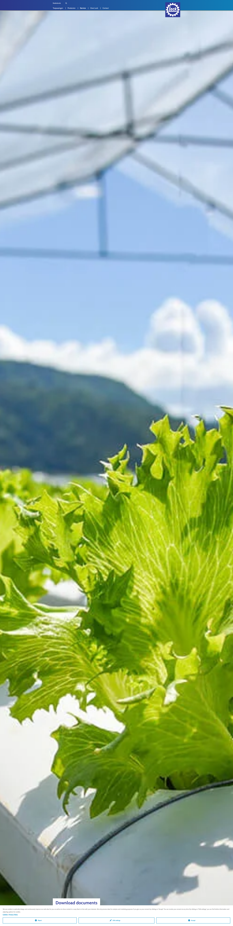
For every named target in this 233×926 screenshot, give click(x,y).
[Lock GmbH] (172, 9)
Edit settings (116, 920)
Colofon (5, 914)
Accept (193, 920)
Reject (40, 920)
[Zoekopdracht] (66, 3)
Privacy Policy (13, 914)
